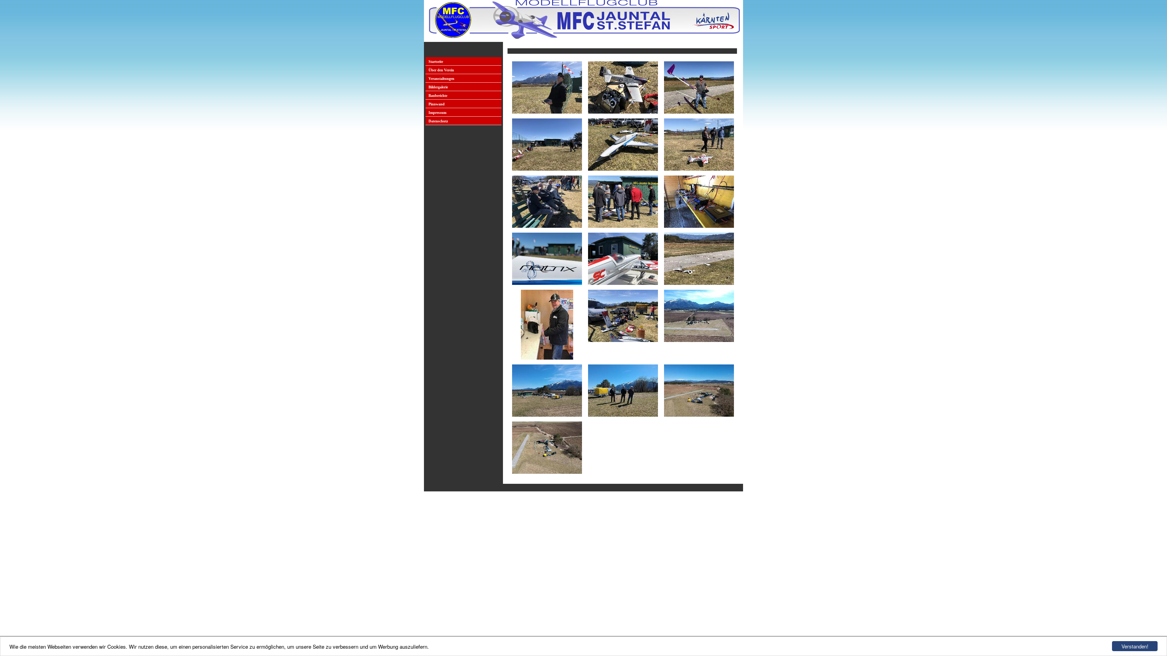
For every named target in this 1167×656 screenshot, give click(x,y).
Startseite (436, 62)
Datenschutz (438, 121)
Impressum (437, 113)
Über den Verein (441, 70)
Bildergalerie (438, 87)
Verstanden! (1134, 646)
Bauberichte (438, 96)
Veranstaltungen (441, 79)
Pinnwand (437, 104)
